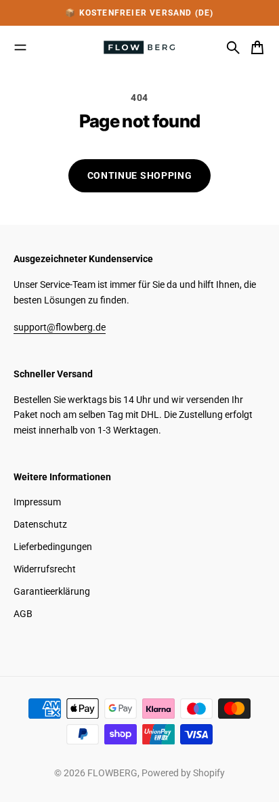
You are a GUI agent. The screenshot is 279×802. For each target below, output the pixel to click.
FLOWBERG (112, 772)
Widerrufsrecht (45, 569)
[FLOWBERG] (139, 47)
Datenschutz (40, 524)
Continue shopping (139, 175)
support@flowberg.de (60, 327)
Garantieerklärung (52, 591)
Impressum (37, 502)
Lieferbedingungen (53, 546)
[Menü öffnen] (20, 47)
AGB (23, 613)
